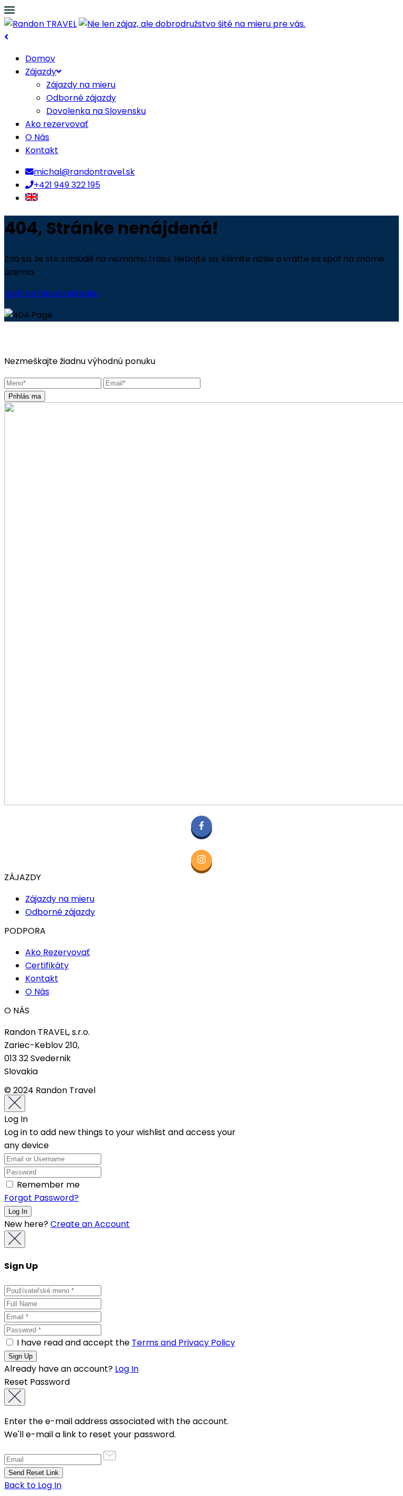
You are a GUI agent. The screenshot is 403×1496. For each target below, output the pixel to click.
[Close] (14, 1103)
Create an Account (90, 1224)
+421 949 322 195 (67, 185)
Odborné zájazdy (81, 98)
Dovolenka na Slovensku (96, 111)
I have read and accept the (125, 1343)
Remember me (47, 1185)
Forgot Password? (41, 1198)
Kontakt (41, 150)
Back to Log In (32, 1485)
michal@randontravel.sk (84, 172)
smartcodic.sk (194, 1090)
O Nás (37, 137)
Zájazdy (40, 72)
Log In (127, 1369)
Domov (40, 58)
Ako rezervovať (56, 124)
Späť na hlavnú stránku (51, 293)
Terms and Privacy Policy (183, 1343)
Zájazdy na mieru (80, 85)
